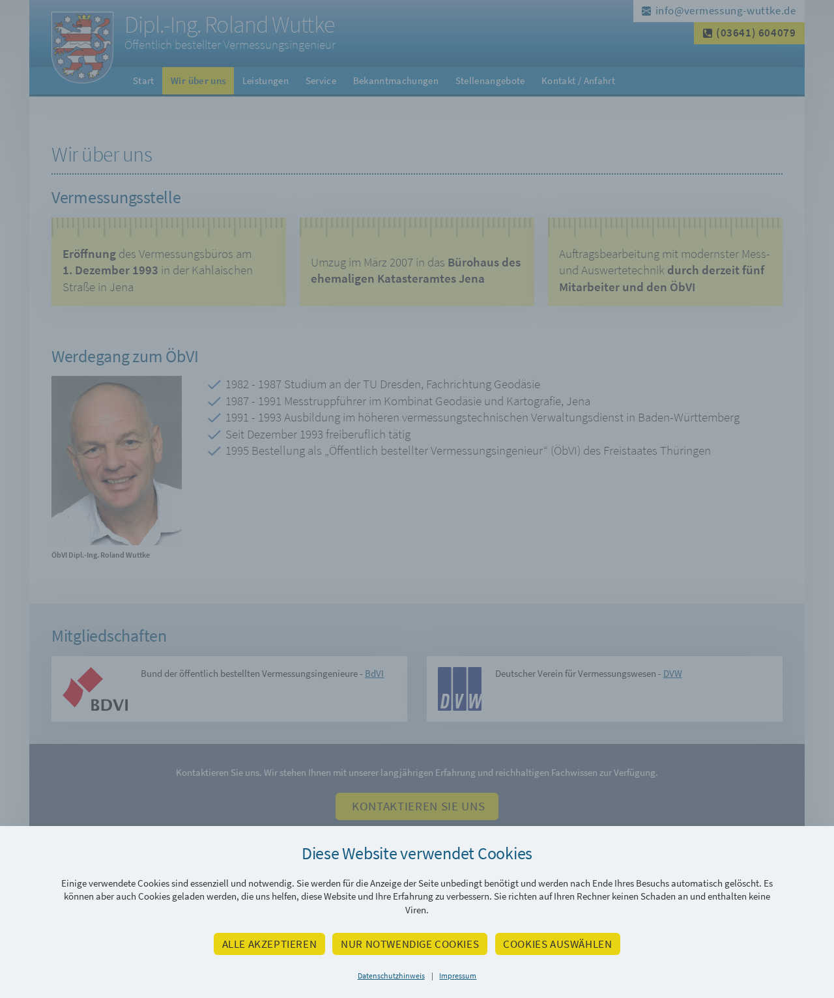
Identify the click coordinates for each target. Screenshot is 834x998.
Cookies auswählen (557, 944)
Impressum (457, 975)
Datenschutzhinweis (391, 975)
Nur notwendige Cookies (410, 944)
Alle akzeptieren (269, 944)
